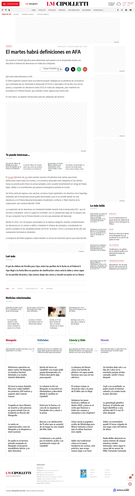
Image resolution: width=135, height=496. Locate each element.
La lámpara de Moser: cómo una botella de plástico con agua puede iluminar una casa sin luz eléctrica (82, 372)
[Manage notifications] (130, 484)
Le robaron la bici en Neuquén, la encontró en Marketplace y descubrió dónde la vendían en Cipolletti (51, 391)
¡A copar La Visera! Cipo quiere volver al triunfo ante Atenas (36, 322)
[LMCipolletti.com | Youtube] (130, 10)
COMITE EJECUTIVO (32, 288)
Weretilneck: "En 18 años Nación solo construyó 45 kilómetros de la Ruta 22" (118, 267)
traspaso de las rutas (116, 261)
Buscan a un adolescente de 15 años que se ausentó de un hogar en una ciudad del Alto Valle (52, 425)
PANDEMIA (49, 288)
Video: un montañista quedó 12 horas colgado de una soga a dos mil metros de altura (115, 425)
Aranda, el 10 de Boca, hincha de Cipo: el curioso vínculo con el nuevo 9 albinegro (57, 324)
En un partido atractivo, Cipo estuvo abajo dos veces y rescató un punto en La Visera (45, 274)
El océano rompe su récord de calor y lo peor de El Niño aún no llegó (82, 388)
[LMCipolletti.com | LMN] (31, 4)
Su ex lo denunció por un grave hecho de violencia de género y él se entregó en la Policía (119, 221)
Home (34, 10)
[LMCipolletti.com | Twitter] (122, 10)
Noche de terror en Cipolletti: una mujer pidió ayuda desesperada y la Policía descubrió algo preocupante (51, 372)
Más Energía (86, 10)
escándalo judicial (28, 14)
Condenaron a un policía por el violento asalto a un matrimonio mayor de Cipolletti (118, 252)
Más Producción (73, 10)
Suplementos (93, 477)
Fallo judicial (114, 245)
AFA (69, 46)
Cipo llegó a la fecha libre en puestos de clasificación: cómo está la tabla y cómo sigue (75, 168)
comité (20, 288)
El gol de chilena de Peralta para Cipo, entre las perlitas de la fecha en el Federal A (32, 167)
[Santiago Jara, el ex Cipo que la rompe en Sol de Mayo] (78, 312)
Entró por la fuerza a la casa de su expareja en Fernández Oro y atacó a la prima (51, 409)
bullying (16, 14)
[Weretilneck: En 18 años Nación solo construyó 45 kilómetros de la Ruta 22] (98, 264)
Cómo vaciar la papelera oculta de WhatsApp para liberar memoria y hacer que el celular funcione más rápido (83, 426)
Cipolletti (42, 10)
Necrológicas (98, 10)
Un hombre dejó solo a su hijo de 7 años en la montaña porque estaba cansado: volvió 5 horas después (114, 372)
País (91, 474)
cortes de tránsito (43, 14)
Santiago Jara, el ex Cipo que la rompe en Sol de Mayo (78, 322)
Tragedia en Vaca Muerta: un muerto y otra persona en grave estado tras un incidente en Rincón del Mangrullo (19, 410)
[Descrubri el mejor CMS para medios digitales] (121, 492)
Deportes (9, 46)
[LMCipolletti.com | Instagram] (126, 10)
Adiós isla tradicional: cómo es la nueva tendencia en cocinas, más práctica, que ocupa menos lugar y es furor (83, 445)
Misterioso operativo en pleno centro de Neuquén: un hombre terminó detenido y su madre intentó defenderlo (20, 372)
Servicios (107, 477)
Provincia (62, 10)
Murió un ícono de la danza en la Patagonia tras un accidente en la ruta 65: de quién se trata (119, 236)
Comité (11, 177)
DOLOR (111, 229)
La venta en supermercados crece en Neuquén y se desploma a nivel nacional (19, 428)
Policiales (52, 10)
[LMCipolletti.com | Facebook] (118, 10)
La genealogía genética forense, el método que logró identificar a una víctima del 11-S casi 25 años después (113, 407)
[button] (2, 10)
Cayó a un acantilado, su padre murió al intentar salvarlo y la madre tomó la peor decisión (114, 390)
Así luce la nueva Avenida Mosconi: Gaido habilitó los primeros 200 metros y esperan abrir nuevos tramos (20, 391)
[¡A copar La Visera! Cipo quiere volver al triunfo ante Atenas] (36, 312)
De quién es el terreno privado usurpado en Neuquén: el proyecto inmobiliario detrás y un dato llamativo (19, 445)
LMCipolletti (62, 46)
